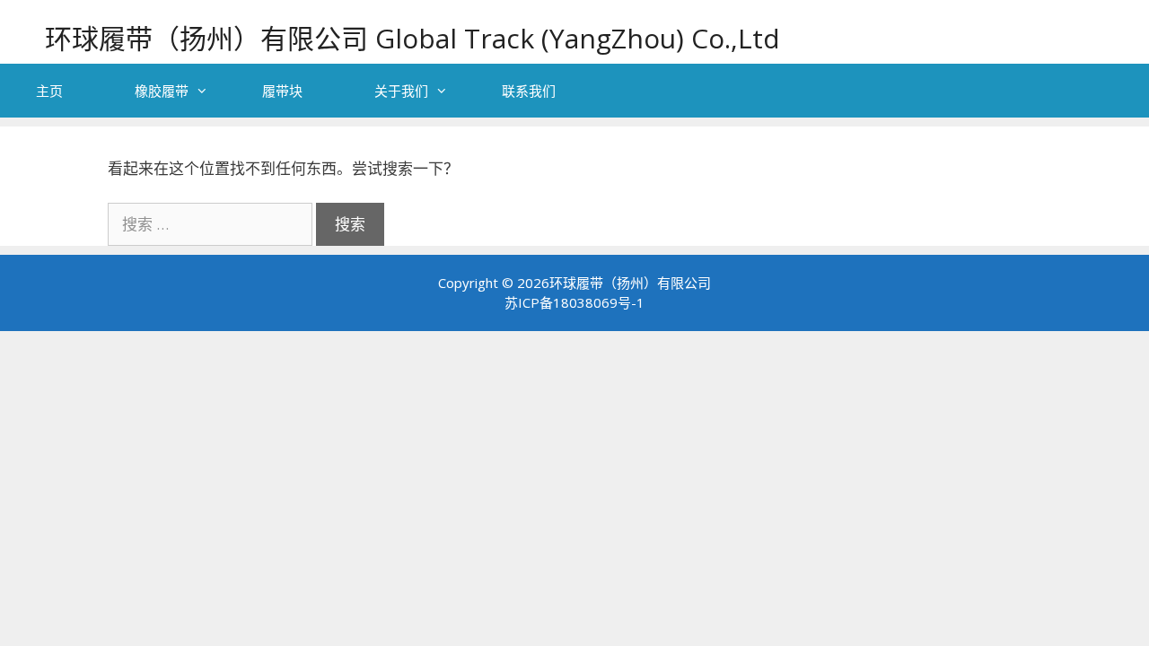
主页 (49, 91)
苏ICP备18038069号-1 (574, 302)
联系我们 (529, 91)
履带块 (282, 91)
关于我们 (401, 91)
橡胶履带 (162, 91)
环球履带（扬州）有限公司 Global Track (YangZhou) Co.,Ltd (412, 38)
